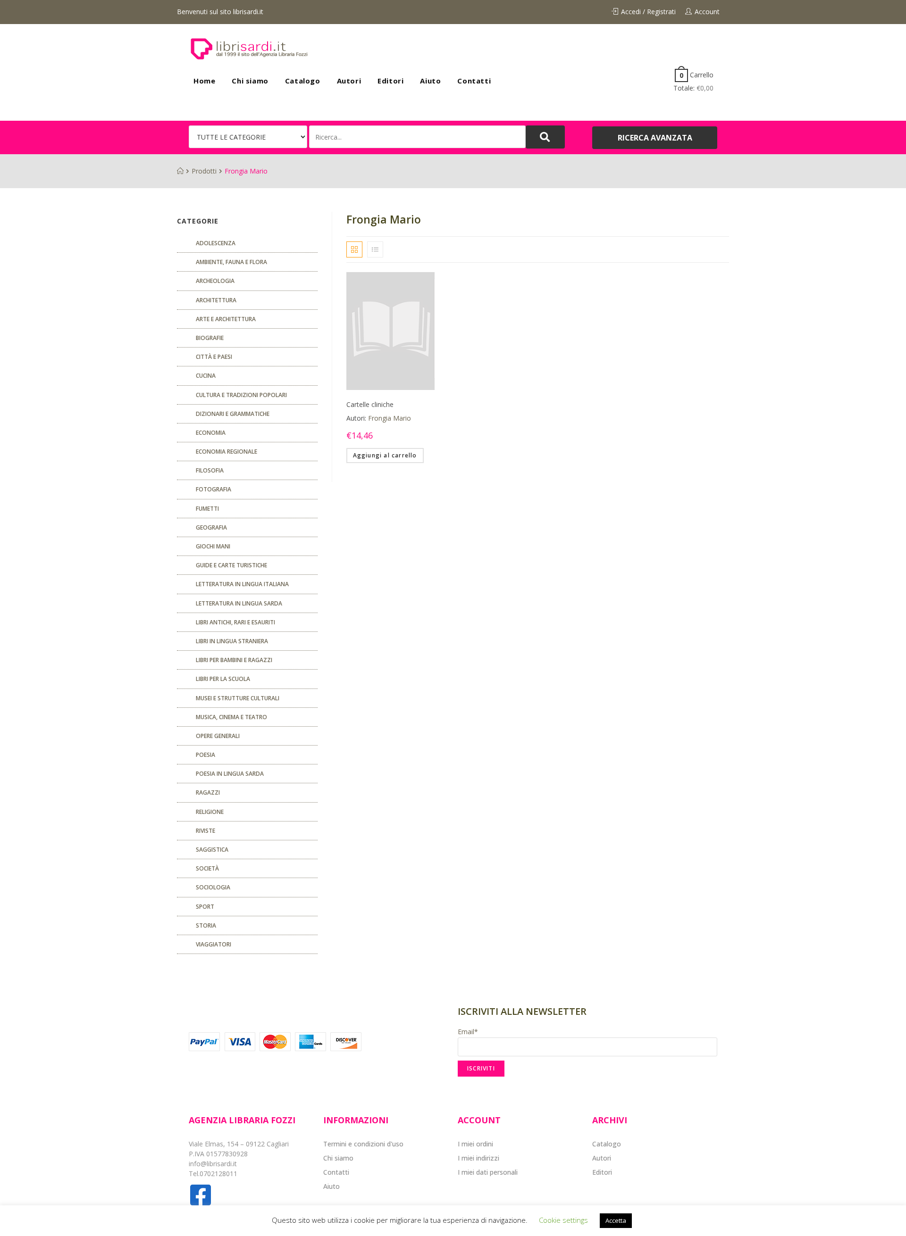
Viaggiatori (213, 944)
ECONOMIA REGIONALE (226, 452)
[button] (654, 137)
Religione (210, 812)
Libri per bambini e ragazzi (234, 660)
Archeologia (215, 281)
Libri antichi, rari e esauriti (235, 622)
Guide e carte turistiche (231, 565)
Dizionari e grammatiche (232, 414)
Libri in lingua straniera (232, 641)
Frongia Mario (389, 418)
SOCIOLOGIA (213, 887)
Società (207, 868)
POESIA (205, 755)
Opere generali (218, 736)
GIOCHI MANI (213, 546)
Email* (468, 1031)
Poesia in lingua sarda (230, 774)
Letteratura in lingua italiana (242, 584)
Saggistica (212, 850)
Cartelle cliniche (370, 404)
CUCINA (206, 376)
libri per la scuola (223, 679)
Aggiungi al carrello (385, 455)
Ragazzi (208, 792)
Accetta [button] (615, 1220)
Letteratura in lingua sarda (239, 603)
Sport (205, 907)
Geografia (211, 527)
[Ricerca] (417, 136)
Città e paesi (214, 357)
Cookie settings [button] (563, 1220)
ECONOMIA (211, 433)
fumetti (207, 509)
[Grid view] (354, 249)
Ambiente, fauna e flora (231, 262)
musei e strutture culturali (237, 698)
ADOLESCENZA (215, 243)
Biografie (210, 338)
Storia (206, 925)
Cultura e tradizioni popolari (241, 395)
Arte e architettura (226, 319)
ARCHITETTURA (216, 300)
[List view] (375, 249)
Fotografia (213, 489)
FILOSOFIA (210, 470)
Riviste (205, 831)
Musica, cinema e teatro (231, 717)
